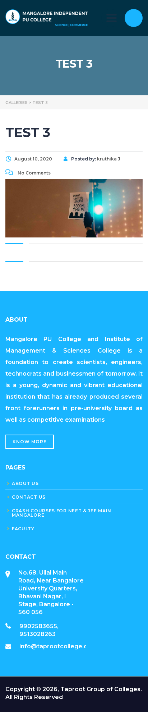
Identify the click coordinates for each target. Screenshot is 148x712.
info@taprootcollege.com (58, 646)
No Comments (34, 173)
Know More (30, 441)
